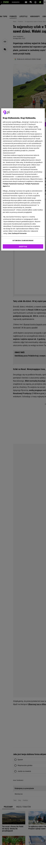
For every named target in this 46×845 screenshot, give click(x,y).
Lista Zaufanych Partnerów (17, 233)
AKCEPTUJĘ (23, 246)
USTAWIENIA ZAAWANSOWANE (23, 240)
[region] (23, 179)
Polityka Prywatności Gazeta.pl (13, 184)
